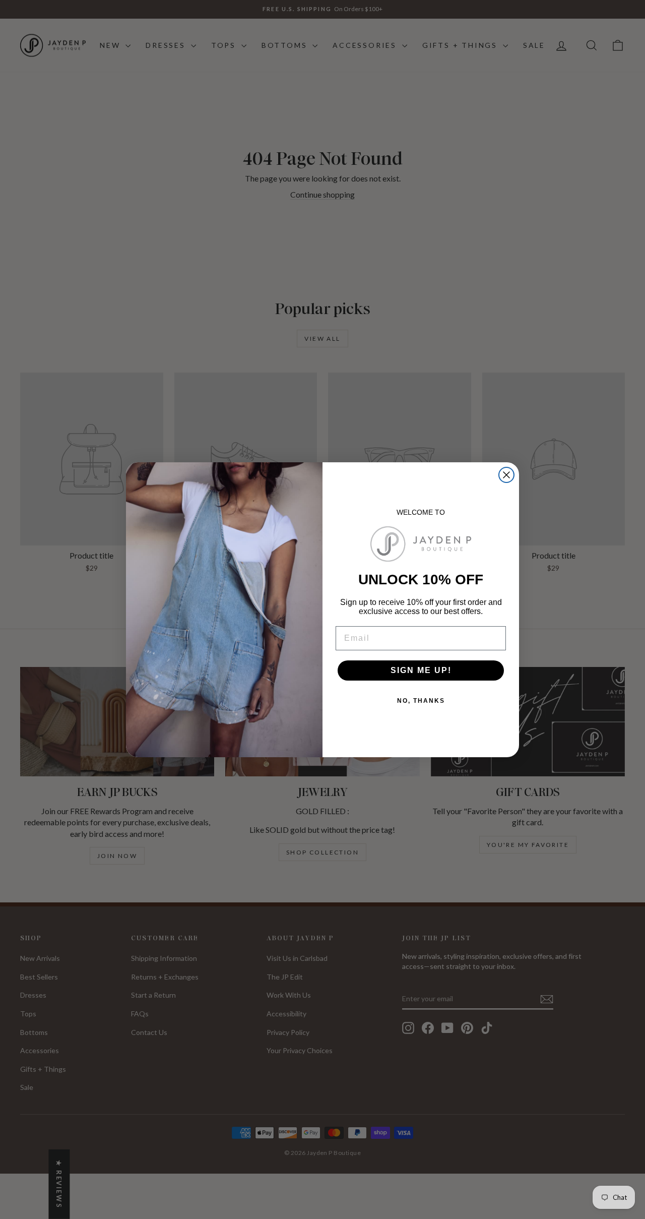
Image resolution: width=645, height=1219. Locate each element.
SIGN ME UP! (421, 670)
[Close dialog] (506, 474)
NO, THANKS (421, 700)
